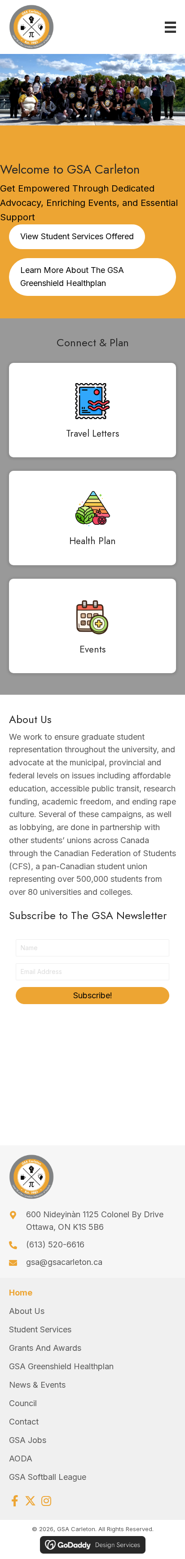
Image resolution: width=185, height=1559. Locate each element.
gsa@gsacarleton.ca (64, 1262)
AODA (20, 1458)
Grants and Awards (45, 1348)
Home (20, 1292)
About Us (26, 1311)
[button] (92, 995)
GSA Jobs (27, 1440)
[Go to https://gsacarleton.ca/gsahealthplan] (92, 520)
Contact (24, 1421)
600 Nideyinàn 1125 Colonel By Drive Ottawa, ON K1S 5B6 (94, 1221)
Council (23, 1403)
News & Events (37, 1384)
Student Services (40, 1329)
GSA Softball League (47, 1477)
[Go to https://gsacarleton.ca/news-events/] (92, 628)
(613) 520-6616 (55, 1244)
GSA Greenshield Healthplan (61, 1366)
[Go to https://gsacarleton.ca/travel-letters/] (92, 412)
